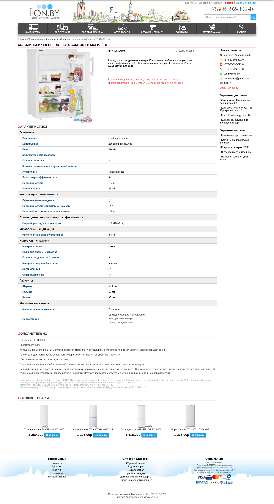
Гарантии (57, 470)
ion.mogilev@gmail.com (236, 78)
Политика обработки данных (136, 480)
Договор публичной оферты (135, 476)
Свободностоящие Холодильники (127, 314)
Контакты (190, 2)
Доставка (204, 2)
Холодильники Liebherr (57, 39)
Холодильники (36, 39)
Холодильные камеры (120, 318)
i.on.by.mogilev (231, 73)
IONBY (227, 83)
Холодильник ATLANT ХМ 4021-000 (44, 429)
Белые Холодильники (120, 322)
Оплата (217, 2)
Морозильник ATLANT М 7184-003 (190, 429)
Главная (22, 39)
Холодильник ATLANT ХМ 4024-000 (141, 429)
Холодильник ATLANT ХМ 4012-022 (93, 429)
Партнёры (57, 473)
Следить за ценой (185, 51)
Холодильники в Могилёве (102, 349)
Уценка (229, 2)
